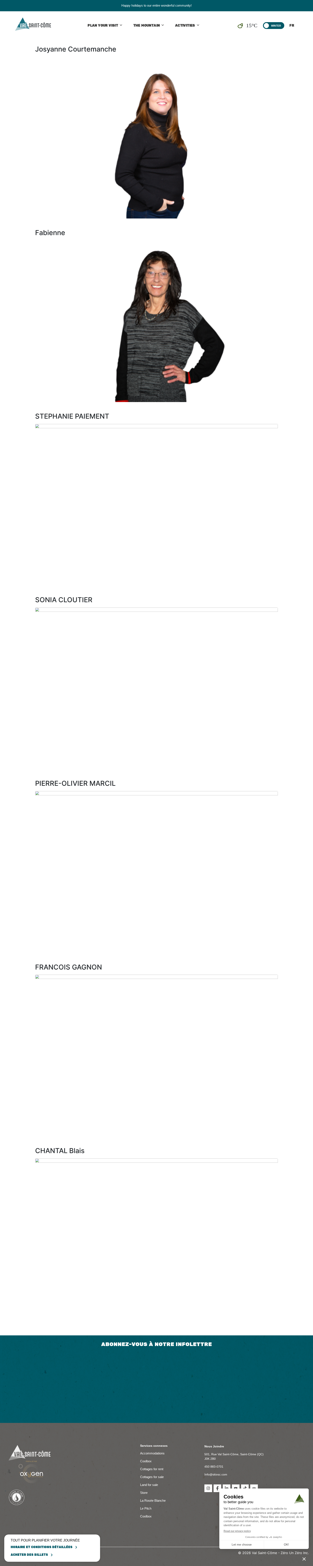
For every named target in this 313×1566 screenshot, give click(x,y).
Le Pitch (145, 1508)
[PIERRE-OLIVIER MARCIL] (156, 871)
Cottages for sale (152, 1477)
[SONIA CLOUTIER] (156, 688)
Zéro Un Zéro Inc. (295, 1553)
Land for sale (149, 1485)
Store (144, 1492)
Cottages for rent (151, 1469)
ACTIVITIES (185, 25)
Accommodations (152, 1453)
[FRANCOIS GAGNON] (156, 1055)
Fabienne (50, 232)
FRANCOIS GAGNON (68, 967)
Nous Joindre (214, 1446)
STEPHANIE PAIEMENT (72, 416)
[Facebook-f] (217, 1488)
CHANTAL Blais (60, 1150)
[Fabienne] (156, 321)
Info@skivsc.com (215, 1474)
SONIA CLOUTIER (63, 600)
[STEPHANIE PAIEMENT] (156, 504)
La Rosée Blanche (153, 1500)
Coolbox (146, 1461)
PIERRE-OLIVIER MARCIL (75, 783)
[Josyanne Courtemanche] (156, 137)
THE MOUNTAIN (146, 25)
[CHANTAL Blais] (156, 1239)
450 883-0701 (213, 1466)
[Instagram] (208, 1488)
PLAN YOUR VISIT (103, 25)
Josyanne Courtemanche (75, 49)
